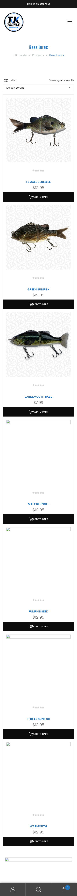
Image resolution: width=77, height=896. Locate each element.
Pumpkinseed (38, 611)
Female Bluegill (38, 182)
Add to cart (40, 197)
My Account (13, 889)
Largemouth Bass (38, 397)
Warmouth (38, 826)
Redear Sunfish (38, 719)
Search (38, 889)
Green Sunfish (38, 289)
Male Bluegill (38, 504)
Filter (13, 80)
